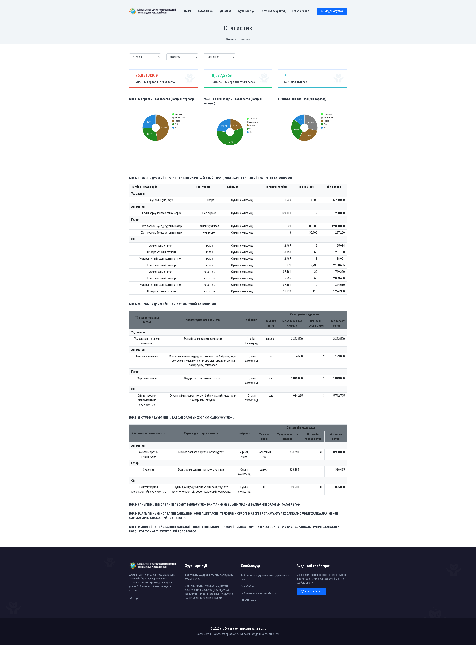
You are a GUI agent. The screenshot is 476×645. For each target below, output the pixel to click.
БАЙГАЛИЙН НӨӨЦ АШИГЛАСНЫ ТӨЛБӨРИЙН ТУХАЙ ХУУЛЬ (209, 577)
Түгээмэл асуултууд (273, 11)
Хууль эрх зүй (245, 11)
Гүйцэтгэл (224, 11)
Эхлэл (188, 11)
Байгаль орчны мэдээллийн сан (258, 593)
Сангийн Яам (248, 586)
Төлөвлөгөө (205, 11)
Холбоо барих (300, 11)
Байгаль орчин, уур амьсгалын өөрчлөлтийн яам (265, 577)
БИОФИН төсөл (249, 600)
